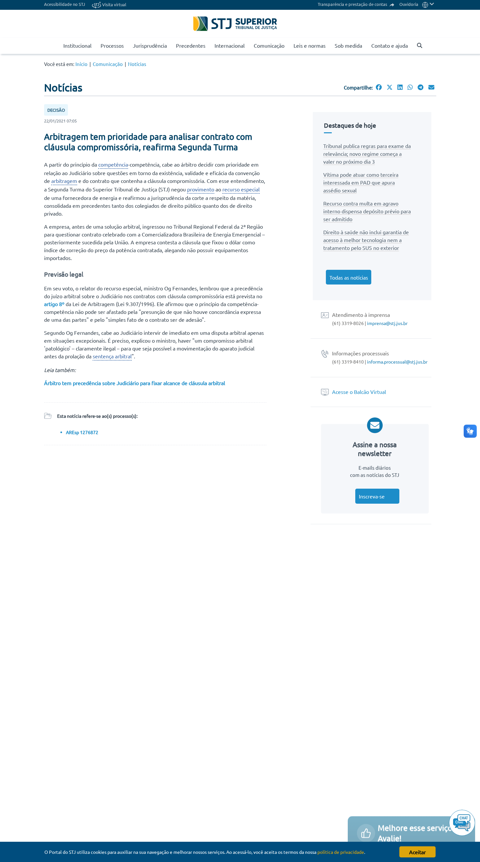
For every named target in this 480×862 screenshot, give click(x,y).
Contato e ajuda (389, 45)
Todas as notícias (348, 277)
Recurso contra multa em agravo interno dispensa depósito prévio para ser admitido (367, 211)
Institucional (77, 45)
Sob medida (348, 45)
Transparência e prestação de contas (353, 4)
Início (81, 64)
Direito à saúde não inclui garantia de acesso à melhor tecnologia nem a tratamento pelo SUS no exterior (366, 240)
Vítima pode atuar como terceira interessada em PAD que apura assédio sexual (360, 182)
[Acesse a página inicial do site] (56, 45)
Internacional (230, 45)
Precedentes (190, 45)
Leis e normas (310, 45)
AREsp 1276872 (82, 432)
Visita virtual (113, 4)
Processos (112, 45)
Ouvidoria (408, 4)
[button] (428, 4)
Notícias (137, 64)
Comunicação (269, 45)
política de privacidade (340, 852)
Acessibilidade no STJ (64, 4)
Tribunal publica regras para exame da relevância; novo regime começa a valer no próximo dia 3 (367, 153)
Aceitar (417, 852)
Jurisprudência (150, 45)
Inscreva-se (372, 496)
